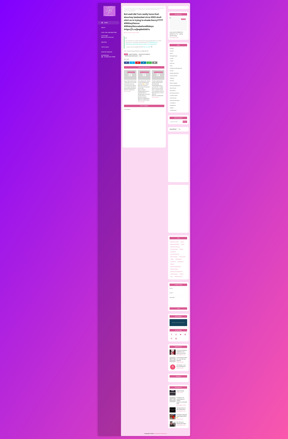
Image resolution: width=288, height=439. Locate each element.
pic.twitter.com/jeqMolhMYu (149, 44)
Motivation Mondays (174, 100)
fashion (172, 51)
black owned (173, 88)
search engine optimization (131, 56)
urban (171, 53)
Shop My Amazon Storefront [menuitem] (106, 52)
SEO (128, 8)
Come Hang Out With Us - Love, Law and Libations (181, 359)
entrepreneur (173, 105)
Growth (171, 70)
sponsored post (173, 75)
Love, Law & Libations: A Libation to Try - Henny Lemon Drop (176, 34)
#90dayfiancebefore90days (133, 44)
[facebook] (171, 334)
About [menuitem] (103, 27)
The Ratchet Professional (160, 433)
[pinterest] (185, 334)
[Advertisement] (178, 158)
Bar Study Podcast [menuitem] (107, 37)
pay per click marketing (144, 54)
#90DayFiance (153, 42)
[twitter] (181, 334)
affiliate (171, 108)
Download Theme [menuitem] (109, 57)
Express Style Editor (174, 73)
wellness (172, 78)
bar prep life (172, 90)
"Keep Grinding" (180, 391)
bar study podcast (174, 93)
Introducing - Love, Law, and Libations (181, 365)
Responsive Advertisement (178, 322)
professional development (176, 68)
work (171, 65)
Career (171, 58)
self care (172, 63)
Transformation (174, 249)
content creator (173, 95)
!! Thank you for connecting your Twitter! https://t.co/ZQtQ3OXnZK (181, 400)
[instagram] (176, 334)
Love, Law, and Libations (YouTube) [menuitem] (109, 33)
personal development (175, 85)
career (171, 61)
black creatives (173, 83)
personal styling (174, 269)
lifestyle (172, 48)
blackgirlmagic (173, 56)
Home (125, 8)
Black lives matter (174, 241)
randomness (173, 98)
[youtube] (176, 338)
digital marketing (133, 54)
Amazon (172, 80)
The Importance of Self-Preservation (181, 408)
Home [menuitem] (106, 23)
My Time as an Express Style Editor (181, 422)
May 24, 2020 (146, 47)
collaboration (173, 110)
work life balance (178, 276)
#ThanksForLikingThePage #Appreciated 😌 (181, 416)
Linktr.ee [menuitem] (104, 42)
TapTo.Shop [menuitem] (105, 47)
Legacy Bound (128, 32)
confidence (173, 103)
